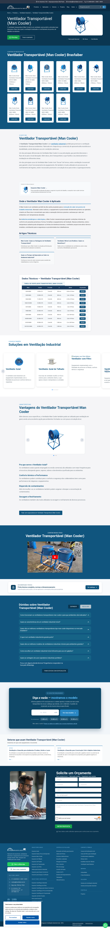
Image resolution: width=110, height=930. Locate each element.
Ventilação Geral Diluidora (87, 864)
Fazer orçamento (27, 37)
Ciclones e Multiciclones (62, 856)
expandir (73, 606)
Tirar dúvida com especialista (55, 671)
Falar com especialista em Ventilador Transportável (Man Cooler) (40, 513)
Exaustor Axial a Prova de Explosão (41, 853)
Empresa (83, 868)
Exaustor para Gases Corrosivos (40, 872)
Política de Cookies (77, 925)
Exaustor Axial (35, 851)
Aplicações (45, 7)
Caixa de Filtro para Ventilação (88, 853)
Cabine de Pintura (60, 853)
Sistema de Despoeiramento (63, 874)
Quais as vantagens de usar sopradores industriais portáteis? (41, 658)
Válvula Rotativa (60, 880)
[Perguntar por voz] (101, 7)
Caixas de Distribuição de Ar (88, 851)
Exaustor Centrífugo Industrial (39, 882)
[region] (22, 914)
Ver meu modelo (68, 713)
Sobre (73, 7)
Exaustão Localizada (61, 859)
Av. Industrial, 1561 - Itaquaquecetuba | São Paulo (51, 1)
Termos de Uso (89, 923)
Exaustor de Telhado (37, 859)
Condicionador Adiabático (87, 856)
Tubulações (59, 877)
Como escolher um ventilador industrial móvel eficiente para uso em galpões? (46, 651)
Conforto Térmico (86, 847)
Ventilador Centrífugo (37, 901)
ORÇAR (82, 291)
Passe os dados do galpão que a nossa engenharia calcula (60, 723)
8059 (101, 1)
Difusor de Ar (84, 859)
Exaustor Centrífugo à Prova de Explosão (42, 890)
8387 (97, 1)
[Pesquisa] (104, 7)
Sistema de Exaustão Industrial (88, 885)
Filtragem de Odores (61, 861)
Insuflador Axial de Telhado (87, 861)
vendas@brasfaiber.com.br (75, 1)
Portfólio (84, 890)
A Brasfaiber (84, 872)
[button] (3, 371)
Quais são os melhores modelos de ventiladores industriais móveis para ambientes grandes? (52, 644)
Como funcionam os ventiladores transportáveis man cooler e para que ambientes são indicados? (53, 615)
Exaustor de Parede (37, 861)
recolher (85, 606)
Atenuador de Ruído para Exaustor (65, 851)
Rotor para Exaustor (37, 898)
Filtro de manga (60, 866)
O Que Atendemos (85, 875)
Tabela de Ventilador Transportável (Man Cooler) (43, 283)
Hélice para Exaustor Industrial (39, 869)
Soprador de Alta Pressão (38, 895)
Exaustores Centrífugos (39, 879)
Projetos (62, 7)
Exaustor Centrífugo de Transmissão (41, 893)
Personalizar (13, 917)
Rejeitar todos (30, 917)
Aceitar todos (22, 922)
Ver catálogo (91, 587)
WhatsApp (14, 37)
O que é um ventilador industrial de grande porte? (37, 637)
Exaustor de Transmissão (38, 864)
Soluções (84, 879)
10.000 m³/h (54, 719)
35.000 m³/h (74, 719)
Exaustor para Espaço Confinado (40, 874)
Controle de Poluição (63, 847)
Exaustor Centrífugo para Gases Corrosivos (43, 888)
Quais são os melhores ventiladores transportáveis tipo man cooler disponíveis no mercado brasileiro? (51, 629)
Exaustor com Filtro (37, 866)
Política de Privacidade (77, 923)
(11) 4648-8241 (90, 1)
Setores (54, 7)
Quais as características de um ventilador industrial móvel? (40, 622)
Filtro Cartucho (60, 864)
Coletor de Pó (59, 872)
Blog (68, 7)
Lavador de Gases (60, 869)
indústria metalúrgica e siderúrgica (33, 219)
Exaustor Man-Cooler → (39, 188)
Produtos (36, 7)
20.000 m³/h (64, 719)
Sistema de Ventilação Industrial (89, 883)
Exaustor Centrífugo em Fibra (39, 885)
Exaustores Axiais (37, 847)
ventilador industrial (58, 144)
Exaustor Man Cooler (37, 856)
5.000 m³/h (44, 719)
